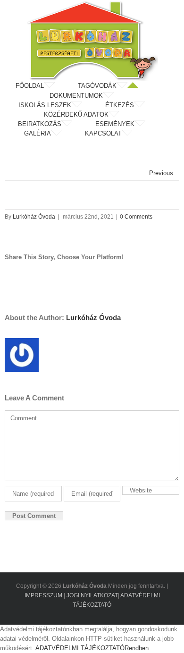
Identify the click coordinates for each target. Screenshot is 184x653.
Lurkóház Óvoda (34, 216)
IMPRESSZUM (43, 595)
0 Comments (136, 216)
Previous (161, 173)
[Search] (158, 133)
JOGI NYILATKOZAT (92, 595)
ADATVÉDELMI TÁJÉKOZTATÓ (80, 648)
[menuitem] (46, 86)
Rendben (137, 648)
